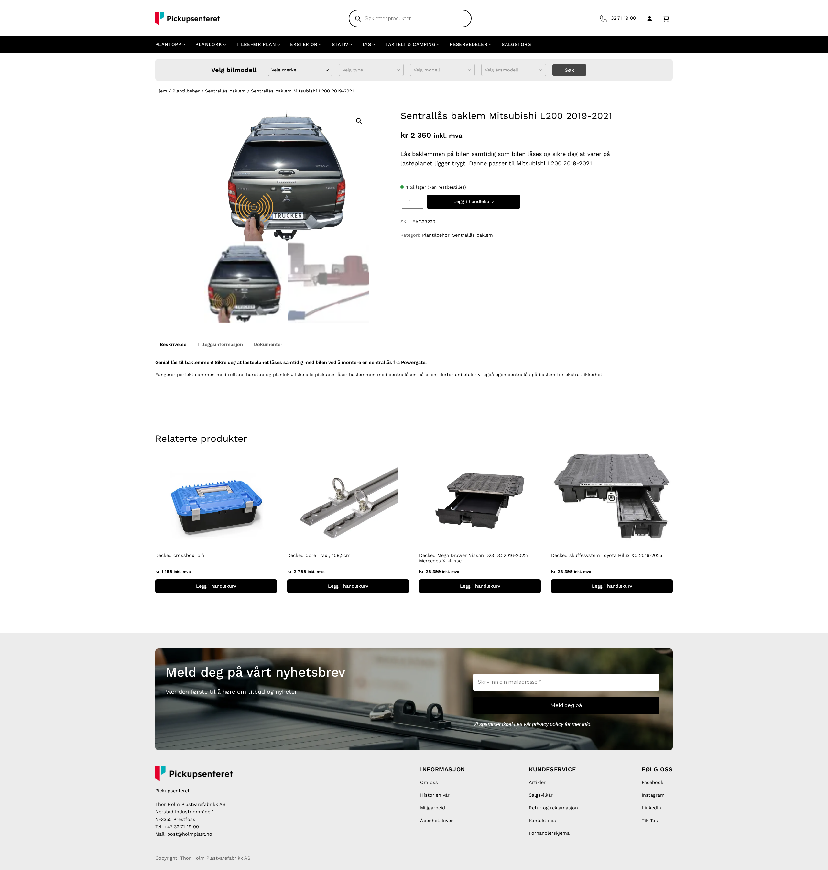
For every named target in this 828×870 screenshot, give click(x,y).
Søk (569, 70)
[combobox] (272, 70)
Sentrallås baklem (225, 90)
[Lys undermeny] (373, 44)
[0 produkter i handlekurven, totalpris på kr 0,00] (666, 18)
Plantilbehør (186, 90)
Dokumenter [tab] (268, 344)
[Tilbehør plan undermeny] (278, 44)
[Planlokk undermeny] (224, 44)
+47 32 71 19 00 (181, 826)
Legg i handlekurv (473, 201)
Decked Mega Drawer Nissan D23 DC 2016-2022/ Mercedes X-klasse (473, 558)
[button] (359, 121)
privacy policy (547, 724)
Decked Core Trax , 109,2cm (319, 555)
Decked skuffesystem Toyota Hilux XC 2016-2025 (606, 555)
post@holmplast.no (189, 834)
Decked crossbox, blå (179, 555)
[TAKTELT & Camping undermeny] (438, 44)
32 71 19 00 (623, 18)
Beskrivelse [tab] (173, 344)
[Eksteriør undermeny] (320, 44)
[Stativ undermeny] (350, 44)
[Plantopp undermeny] (183, 44)
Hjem (161, 90)
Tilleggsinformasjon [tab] (220, 344)
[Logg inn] (648, 18)
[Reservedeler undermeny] (490, 44)
